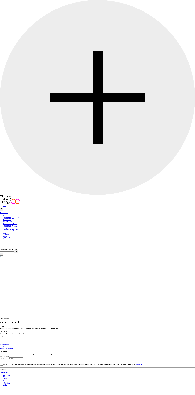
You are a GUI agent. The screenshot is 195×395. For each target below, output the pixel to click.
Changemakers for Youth (9, 225)
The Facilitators (7, 220)
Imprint (5, 385)
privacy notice (139, 364)
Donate (5, 378)
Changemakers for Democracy (11, 230)
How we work (6, 375)
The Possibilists (7, 221)
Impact (5, 236)
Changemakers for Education (11, 229)
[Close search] (1, 254)
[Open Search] (1, 209)
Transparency (6, 381)
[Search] (16, 251)
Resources (6, 234)
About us (5, 216)
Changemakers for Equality (10, 224)
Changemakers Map (8, 218)
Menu (4, 206)
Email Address (4, 356)
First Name (3, 358)
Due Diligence (7, 382)
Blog (4, 239)
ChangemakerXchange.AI (10, 226)
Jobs (4, 233)
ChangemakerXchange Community (12, 217)
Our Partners (6, 237)
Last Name (3, 360)
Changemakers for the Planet (11, 228)
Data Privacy (6, 383)
